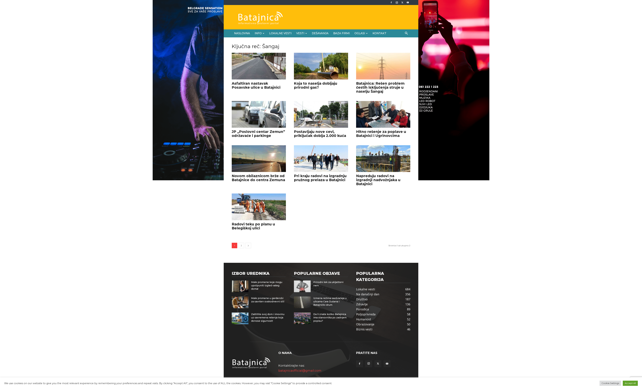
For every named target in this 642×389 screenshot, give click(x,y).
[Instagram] (396, 2)
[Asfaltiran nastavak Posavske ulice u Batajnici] (259, 66)
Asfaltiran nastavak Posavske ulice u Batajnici (256, 85)
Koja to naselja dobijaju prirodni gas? (315, 85)
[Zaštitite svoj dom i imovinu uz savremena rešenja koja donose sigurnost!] (240, 318)
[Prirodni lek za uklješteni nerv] (302, 286)
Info (258, 33)
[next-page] (248, 245)
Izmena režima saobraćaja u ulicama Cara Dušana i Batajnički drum (330, 301)
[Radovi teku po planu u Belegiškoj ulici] (259, 206)
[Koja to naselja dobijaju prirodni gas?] (321, 66)
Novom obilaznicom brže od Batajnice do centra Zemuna (258, 178)
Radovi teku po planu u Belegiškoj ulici (253, 226)
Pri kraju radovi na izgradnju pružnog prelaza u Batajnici (320, 178)
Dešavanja (320, 33)
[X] (402, 2)
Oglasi (359, 33)
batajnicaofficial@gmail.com (299, 370)
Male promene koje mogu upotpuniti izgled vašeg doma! (266, 285)
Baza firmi (341, 33)
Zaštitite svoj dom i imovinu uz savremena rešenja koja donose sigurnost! (267, 317)
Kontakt (379, 33)
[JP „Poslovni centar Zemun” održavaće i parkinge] (259, 114)
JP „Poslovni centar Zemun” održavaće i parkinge (258, 134)
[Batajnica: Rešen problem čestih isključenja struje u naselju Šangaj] (383, 66)
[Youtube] (407, 2)
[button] (406, 33)
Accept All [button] (630, 383)
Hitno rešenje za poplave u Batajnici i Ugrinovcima (381, 134)
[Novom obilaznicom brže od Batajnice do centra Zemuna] (259, 158)
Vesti (300, 33)
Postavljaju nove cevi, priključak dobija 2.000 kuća (320, 134)
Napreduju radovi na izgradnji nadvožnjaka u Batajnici (378, 180)
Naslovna (242, 33)
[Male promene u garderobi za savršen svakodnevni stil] (240, 302)
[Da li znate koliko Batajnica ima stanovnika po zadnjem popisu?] (302, 318)
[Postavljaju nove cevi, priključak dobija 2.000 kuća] (321, 114)
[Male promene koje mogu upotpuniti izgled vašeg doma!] (240, 286)
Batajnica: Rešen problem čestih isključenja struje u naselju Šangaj (380, 87)
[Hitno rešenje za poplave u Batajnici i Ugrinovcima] (383, 114)
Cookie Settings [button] (610, 383)
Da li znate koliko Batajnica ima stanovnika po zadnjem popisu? (330, 317)
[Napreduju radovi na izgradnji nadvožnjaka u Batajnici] (383, 158)
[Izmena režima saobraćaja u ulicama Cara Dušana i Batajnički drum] (302, 302)
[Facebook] (391, 2)
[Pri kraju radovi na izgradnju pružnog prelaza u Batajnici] (321, 158)
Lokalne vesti (280, 33)
